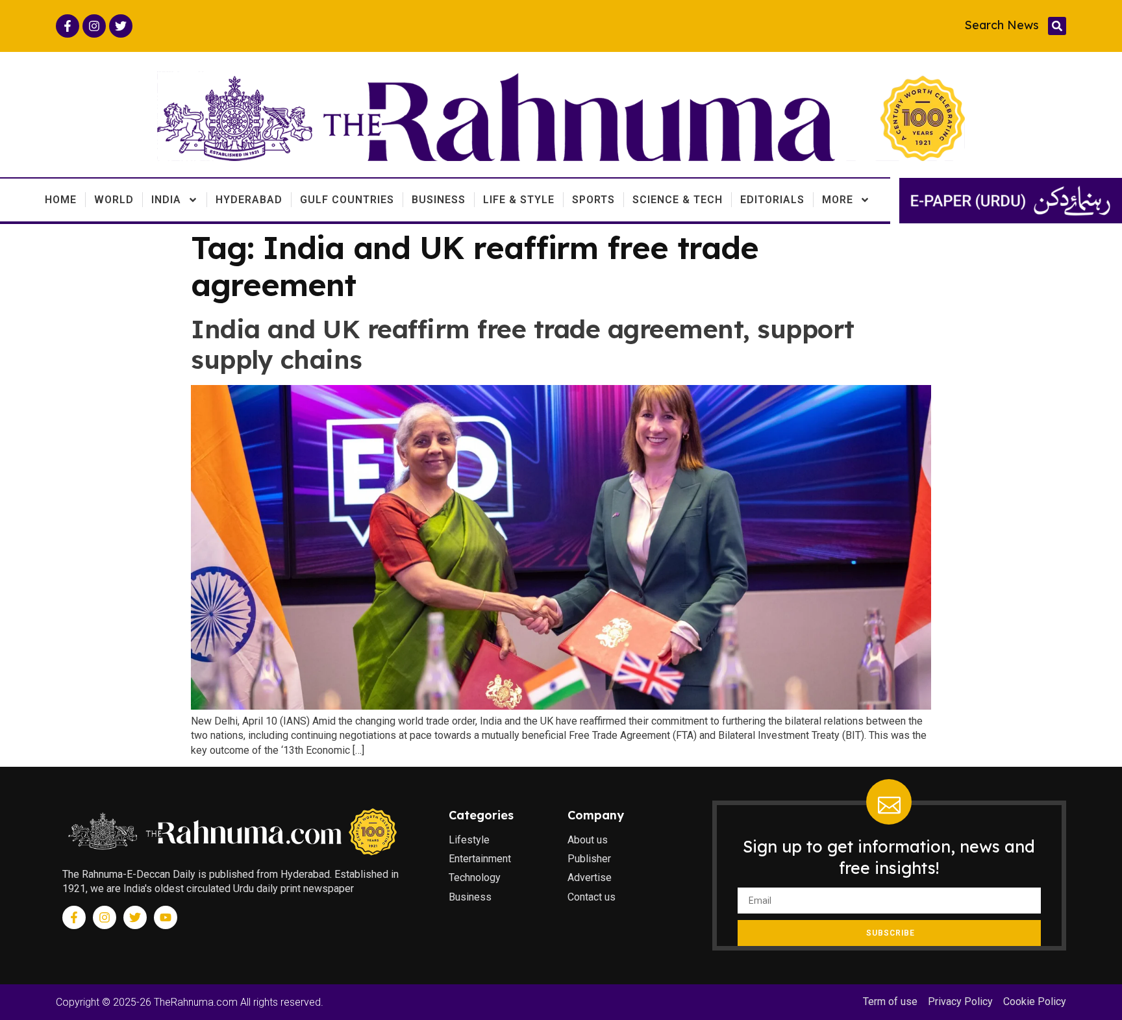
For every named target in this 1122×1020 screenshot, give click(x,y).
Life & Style (519, 199)
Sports (593, 199)
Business (439, 199)
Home (61, 199)
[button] (1057, 26)
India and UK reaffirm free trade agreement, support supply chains (522, 344)
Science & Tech (677, 199)
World (114, 199)
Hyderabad (249, 199)
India (166, 199)
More (837, 199)
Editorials (772, 199)
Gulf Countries (347, 199)
